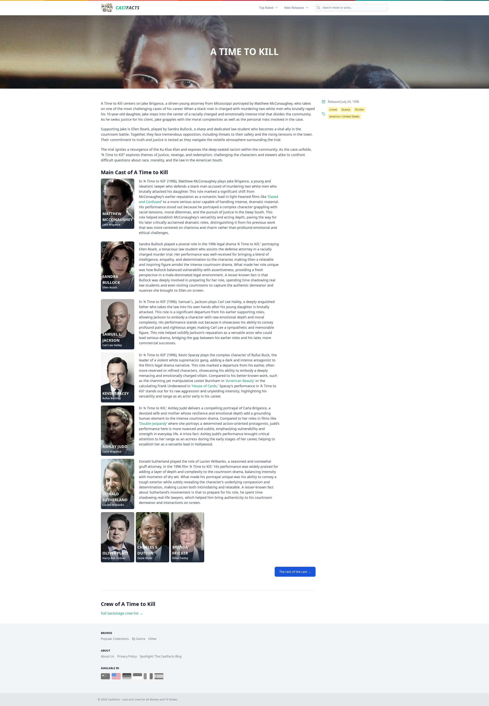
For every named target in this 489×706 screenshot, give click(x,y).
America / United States (344, 116)
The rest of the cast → (295, 572)
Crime (333, 109)
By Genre (138, 639)
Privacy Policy (127, 656)
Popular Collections (115, 639)
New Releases (294, 8)
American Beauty (240, 380)
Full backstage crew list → (122, 613)
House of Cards (204, 386)
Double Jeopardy (153, 423)
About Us (107, 656)
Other (152, 639)
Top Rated (266, 8)
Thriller (359, 109)
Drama (346, 109)
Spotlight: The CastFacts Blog (161, 656)
